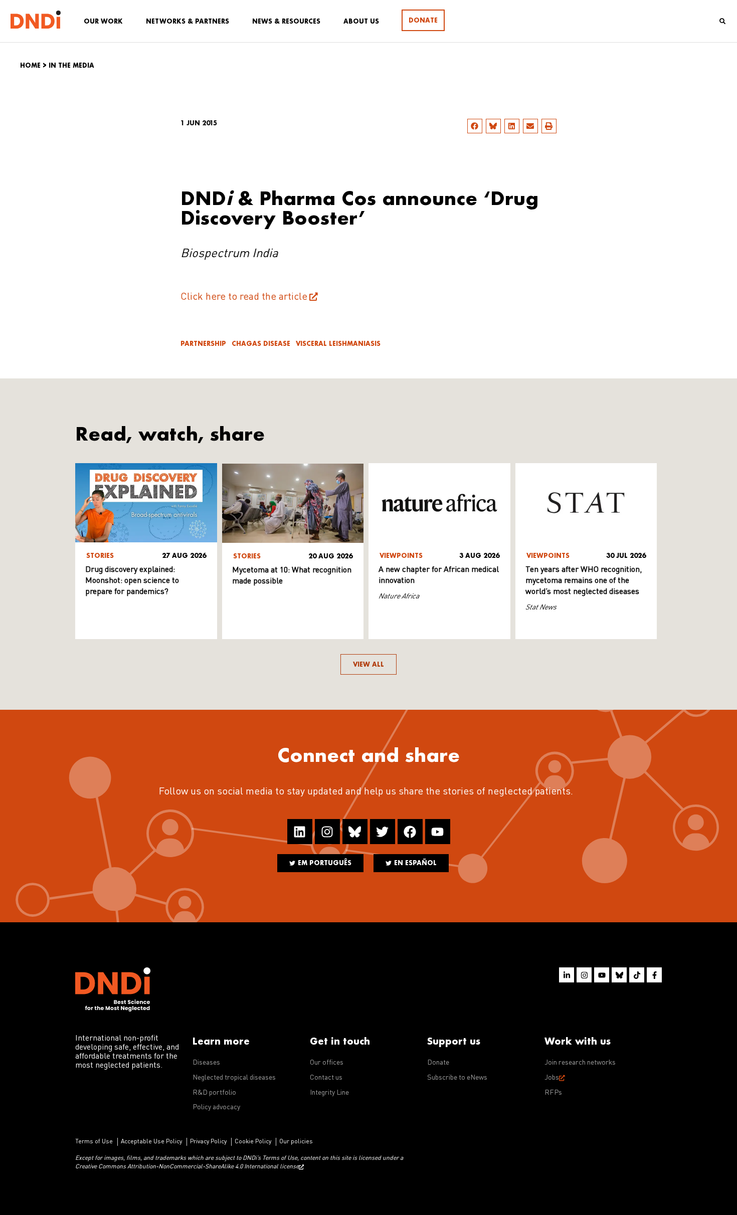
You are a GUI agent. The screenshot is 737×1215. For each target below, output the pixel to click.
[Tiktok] (636, 974)
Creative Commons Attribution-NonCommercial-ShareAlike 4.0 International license (187, 1167)
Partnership (203, 343)
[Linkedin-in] (566, 974)
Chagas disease (261, 343)
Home (30, 65)
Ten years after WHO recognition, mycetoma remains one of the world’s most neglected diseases (583, 581)
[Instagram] (327, 831)
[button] (474, 126)
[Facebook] (410, 831)
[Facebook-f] (654, 974)
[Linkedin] (299, 831)
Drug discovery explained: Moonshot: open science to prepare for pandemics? (132, 581)
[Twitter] (382, 831)
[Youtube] (437, 831)
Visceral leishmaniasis (338, 343)
